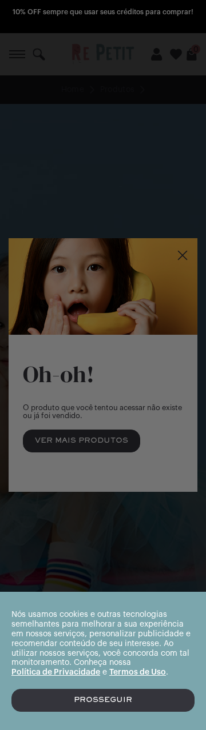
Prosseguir (103, 700)
